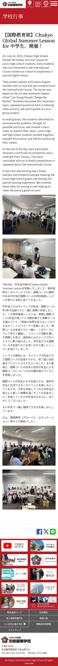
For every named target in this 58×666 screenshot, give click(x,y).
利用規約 (43, 612)
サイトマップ (14, 629)
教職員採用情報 (43, 623)
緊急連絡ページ (14, 612)
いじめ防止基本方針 (13, 623)
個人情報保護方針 (14, 618)
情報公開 (43, 618)
